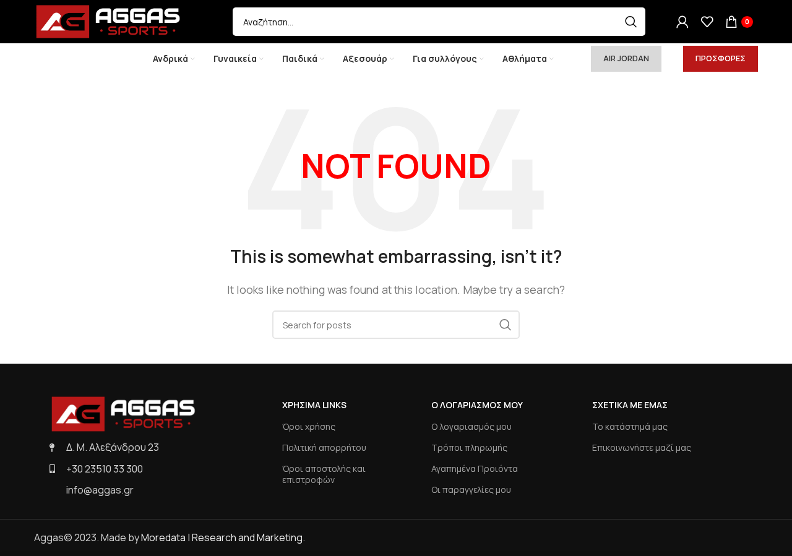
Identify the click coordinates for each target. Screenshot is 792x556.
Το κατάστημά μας (630, 426)
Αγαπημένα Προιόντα (474, 468)
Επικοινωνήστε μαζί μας (641, 447)
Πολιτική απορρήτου (324, 447)
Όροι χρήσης (308, 426)
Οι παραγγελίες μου (471, 489)
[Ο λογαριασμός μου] (682, 21)
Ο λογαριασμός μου (471, 426)
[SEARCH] (631, 21)
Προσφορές (720, 58)
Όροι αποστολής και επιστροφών (324, 474)
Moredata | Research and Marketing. (223, 537)
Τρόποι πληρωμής (469, 447)
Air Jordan (626, 58)
